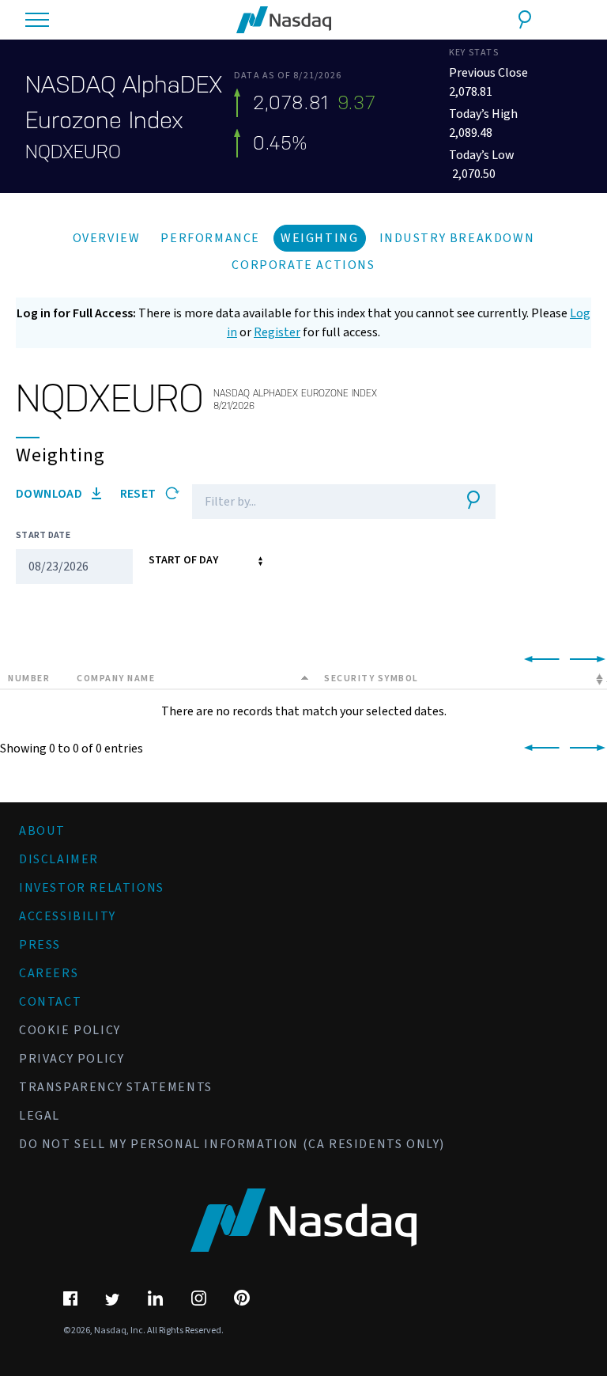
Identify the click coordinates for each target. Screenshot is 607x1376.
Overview (107, 238)
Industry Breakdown (457, 238)
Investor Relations (91, 887)
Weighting (319, 238)
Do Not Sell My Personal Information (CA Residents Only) (232, 1144)
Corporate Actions (303, 265)
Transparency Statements (116, 1087)
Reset (139, 493)
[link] (539, 660)
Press (40, 944)
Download (50, 493)
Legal (39, 1115)
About (42, 831)
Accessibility (67, 916)
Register (277, 332)
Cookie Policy (70, 1030)
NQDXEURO (73, 152)
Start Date (43, 535)
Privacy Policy (71, 1058)
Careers (48, 973)
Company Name (116, 678)
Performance (210, 238)
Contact (50, 1001)
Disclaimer (59, 859)
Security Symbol (371, 678)
